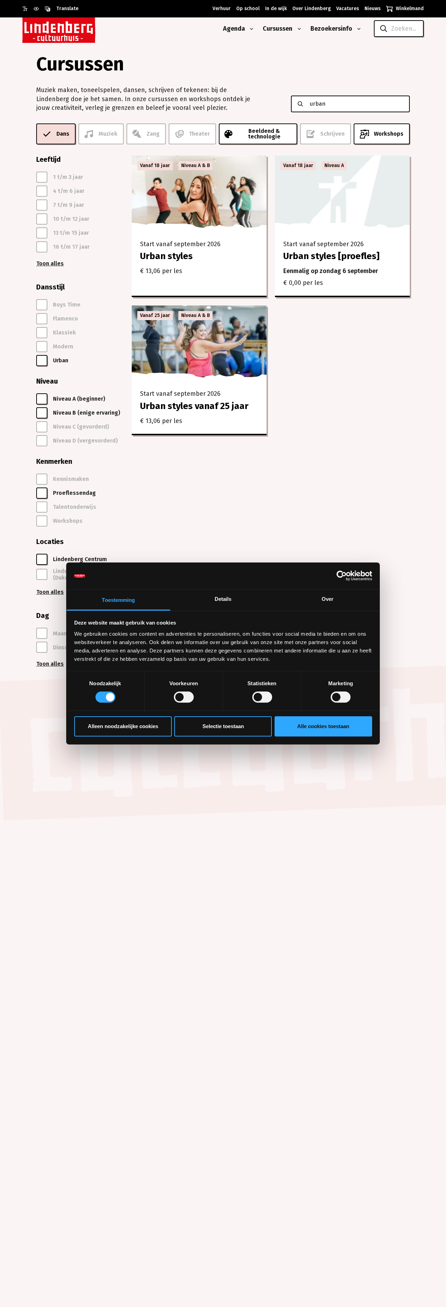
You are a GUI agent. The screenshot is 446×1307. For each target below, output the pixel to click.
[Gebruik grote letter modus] (27, 9)
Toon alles (50, 263)
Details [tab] (223, 599)
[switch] (184, 697)
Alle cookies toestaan (323, 726)
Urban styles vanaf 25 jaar (194, 406)
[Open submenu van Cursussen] (297, 29)
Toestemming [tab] (118, 600)
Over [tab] (327, 599)
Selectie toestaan (223, 726)
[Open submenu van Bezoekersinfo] (357, 29)
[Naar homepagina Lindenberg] (74, 28)
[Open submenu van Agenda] (250, 29)
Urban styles (166, 256)
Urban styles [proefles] (331, 256)
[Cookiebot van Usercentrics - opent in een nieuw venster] (341, 576)
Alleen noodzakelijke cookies (123, 726)
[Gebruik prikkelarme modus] (39, 9)
